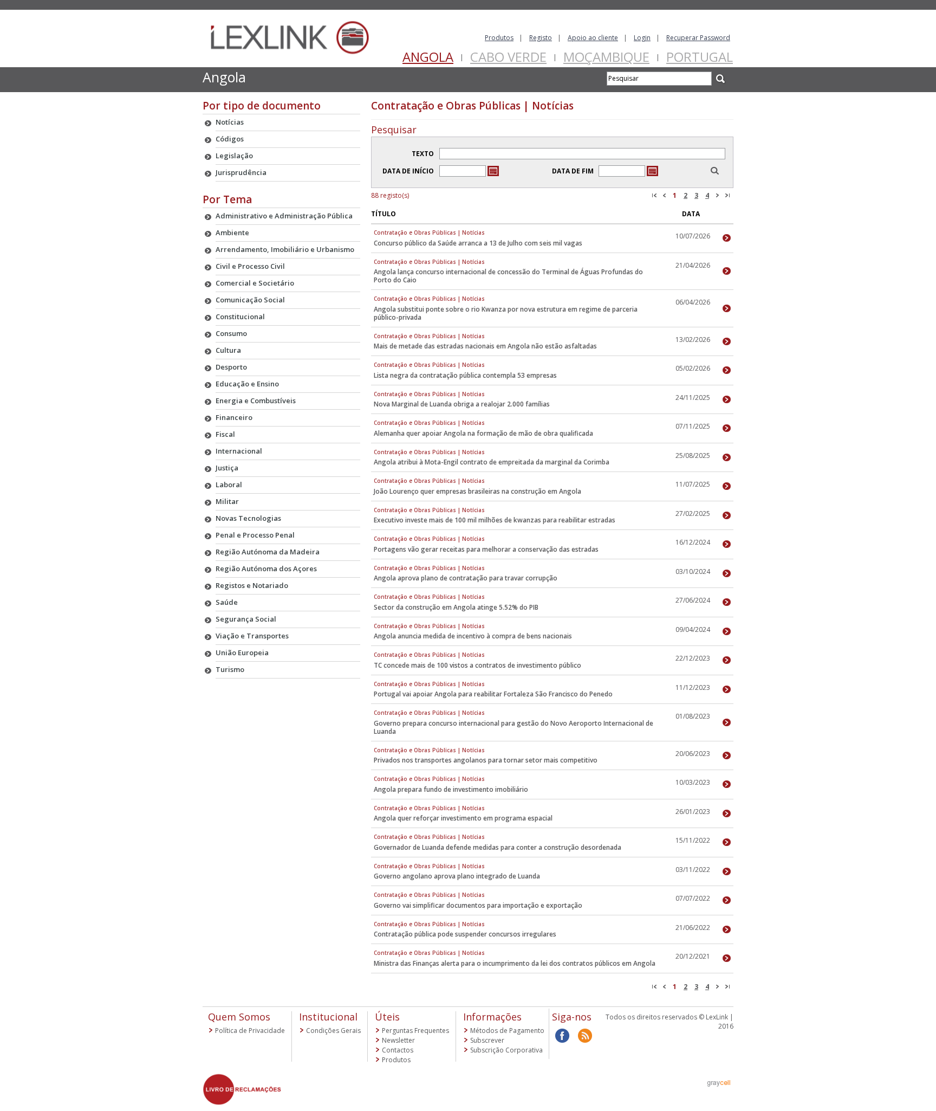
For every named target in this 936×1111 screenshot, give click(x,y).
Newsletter (398, 1040)
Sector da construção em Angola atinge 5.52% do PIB (456, 607)
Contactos (397, 1050)
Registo (540, 37)
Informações (492, 1016)
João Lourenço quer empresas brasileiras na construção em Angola (477, 491)
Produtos (499, 37)
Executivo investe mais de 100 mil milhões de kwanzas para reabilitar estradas (494, 520)
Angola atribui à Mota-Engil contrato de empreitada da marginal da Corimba (491, 462)
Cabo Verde (508, 57)
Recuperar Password (698, 37)
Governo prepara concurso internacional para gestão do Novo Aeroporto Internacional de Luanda (513, 727)
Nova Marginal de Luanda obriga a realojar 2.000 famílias (462, 404)
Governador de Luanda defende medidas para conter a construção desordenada (497, 847)
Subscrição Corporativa (506, 1050)
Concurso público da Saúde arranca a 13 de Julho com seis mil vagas (478, 243)
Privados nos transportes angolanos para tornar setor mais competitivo (485, 760)
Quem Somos (239, 1016)
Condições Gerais (333, 1030)
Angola (427, 57)
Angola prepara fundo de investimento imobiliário (451, 789)
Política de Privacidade (250, 1030)
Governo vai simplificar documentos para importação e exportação (478, 905)
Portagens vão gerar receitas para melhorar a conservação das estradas (486, 549)
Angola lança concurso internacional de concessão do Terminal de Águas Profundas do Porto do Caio (508, 276)
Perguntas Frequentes (415, 1030)
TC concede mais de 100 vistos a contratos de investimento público (477, 665)
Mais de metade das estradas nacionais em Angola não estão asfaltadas (485, 346)
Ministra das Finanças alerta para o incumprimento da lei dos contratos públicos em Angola (514, 963)
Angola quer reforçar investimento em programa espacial (463, 818)
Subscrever (487, 1040)
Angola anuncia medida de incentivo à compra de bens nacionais (473, 636)
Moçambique (606, 57)
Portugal (699, 57)
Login (642, 37)
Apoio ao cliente (593, 37)
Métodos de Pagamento (507, 1030)
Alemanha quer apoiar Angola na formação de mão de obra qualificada (483, 433)
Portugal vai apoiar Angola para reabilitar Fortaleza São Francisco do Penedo (493, 694)
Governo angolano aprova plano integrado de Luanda (457, 876)
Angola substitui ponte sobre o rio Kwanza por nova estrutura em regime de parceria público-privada (506, 313)
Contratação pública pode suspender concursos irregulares (465, 934)
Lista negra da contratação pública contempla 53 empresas (465, 375)
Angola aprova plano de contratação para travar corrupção (465, 578)
